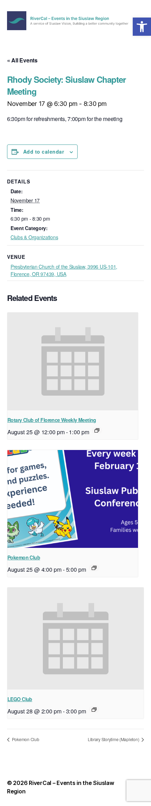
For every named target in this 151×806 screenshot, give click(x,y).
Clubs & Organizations (34, 237)
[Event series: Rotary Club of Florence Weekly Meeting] (96, 430)
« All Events (22, 60)
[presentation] (72, 361)
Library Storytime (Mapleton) (114, 739)
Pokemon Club (23, 557)
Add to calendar (43, 151)
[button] (142, 27)
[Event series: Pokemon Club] (94, 568)
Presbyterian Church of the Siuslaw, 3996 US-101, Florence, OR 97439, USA (64, 270)
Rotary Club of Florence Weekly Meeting (51, 419)
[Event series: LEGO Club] (94, 709)
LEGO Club (19, 699)
